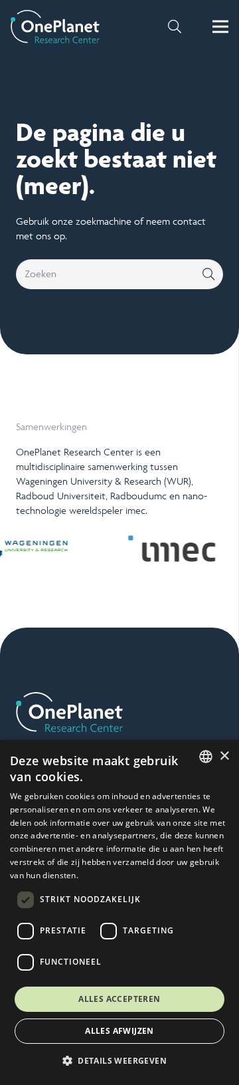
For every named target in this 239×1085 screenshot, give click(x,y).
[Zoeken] (208, 274)
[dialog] (119, 912)
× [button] (224, 756)
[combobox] (205, 756)
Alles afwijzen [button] (119, 1030)
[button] (174, 26)
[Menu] (220, 26)
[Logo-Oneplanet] (55, 26)
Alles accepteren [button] (119, 999)
